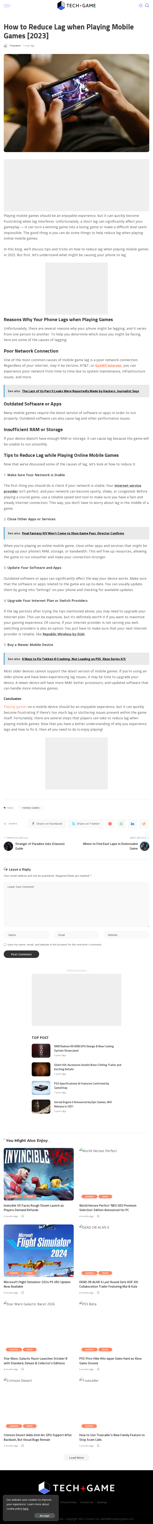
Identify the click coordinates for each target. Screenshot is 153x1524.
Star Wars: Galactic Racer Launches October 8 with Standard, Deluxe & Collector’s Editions (35, 1361)
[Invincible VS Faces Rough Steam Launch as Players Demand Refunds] (39, 1174)
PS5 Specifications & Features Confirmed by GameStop (81, 1085)
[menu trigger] (8, 5)
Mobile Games (31, 807)
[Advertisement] (76, 185)
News (30, 1196)
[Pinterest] (110, 823)
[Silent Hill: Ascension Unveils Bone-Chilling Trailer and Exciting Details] (41, 1069)
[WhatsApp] (121, 823)
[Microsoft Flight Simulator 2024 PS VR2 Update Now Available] (39, 1250)
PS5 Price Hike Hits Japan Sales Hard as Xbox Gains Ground (110, 1361)
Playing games (15, 706)
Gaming (14, 1196)
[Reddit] (143, 823)
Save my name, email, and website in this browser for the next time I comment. (54, 944)
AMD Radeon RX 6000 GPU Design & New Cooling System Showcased (84, 1048)
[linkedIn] (132, 823)
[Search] (147, 5)
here (25, 1508)
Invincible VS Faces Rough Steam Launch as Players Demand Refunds (34, 1208)
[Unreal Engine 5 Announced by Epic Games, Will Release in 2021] (41, 1107)
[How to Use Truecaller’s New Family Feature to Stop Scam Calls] (114, 1404)
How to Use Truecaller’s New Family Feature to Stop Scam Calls (112, 1437)
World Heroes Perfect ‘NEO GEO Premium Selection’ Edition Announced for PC (107, 1208)
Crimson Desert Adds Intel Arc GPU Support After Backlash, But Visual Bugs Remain (38, 1437)
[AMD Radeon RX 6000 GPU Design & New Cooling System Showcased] (41, 1051)
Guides (89, 1426)
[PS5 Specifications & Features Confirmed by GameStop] (41, 1088)
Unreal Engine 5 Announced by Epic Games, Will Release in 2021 (83, 1104)
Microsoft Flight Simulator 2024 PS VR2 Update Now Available (37, 1284)
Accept (44, 1515)
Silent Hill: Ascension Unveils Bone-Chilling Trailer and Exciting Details (87, 1067)
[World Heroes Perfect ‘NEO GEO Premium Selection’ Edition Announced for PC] (114, 1174)
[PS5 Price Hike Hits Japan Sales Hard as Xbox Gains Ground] (114, 1327)
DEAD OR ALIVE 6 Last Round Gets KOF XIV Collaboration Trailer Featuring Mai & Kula (108, 1284)
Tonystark (15, 45)
